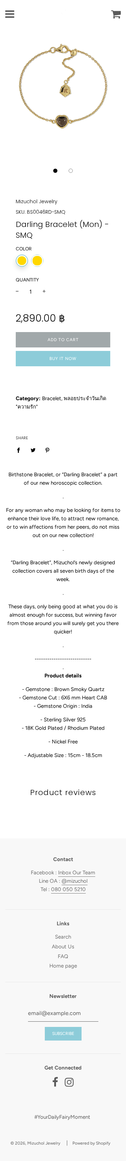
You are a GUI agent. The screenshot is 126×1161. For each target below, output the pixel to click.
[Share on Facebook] (20, 449)
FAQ (63, 956)
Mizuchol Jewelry (36, 201)
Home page (63, 966)
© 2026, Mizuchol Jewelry (35, 1143)
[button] (55, 170)
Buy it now (63, 358)
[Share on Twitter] (33, 449)
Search (63, 937)
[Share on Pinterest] (47, 449)
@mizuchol (75, 881)
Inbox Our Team (76, 872)
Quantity (27, 279)
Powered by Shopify (91, 1143)
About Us (63, 946)
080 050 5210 (68, 889)
